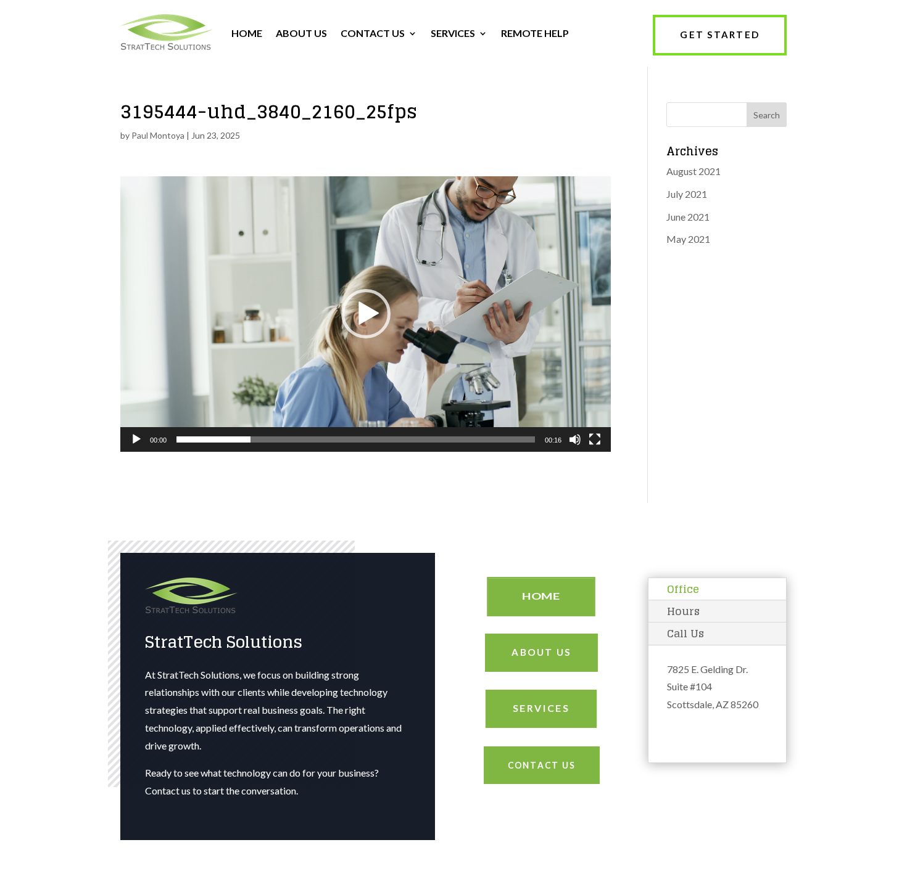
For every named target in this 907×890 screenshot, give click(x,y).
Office (683, 588)
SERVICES (453, 33)
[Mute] (575, 439)
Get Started (720, 34)
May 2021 (688, 239)
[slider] (355, 439)
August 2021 (693, 171)
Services (541, 708)
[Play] (136, 439)
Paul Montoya (157, 135)
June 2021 (688, 216)
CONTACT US (373, 33)
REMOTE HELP (535, 33)
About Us (541, 652)
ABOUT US (301, 33)
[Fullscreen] (595, 439)
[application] (365, 314)
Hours (683, 611)
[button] (366, 313)
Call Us (685, 633)
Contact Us (541, 764)
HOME (246, 33)
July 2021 (686, 194)
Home (541, 596)
